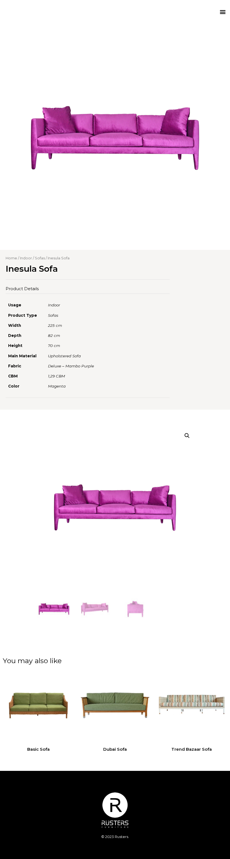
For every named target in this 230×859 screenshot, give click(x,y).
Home (11, 258)
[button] (222, 11)
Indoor (26, 258)
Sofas (40, 258)
